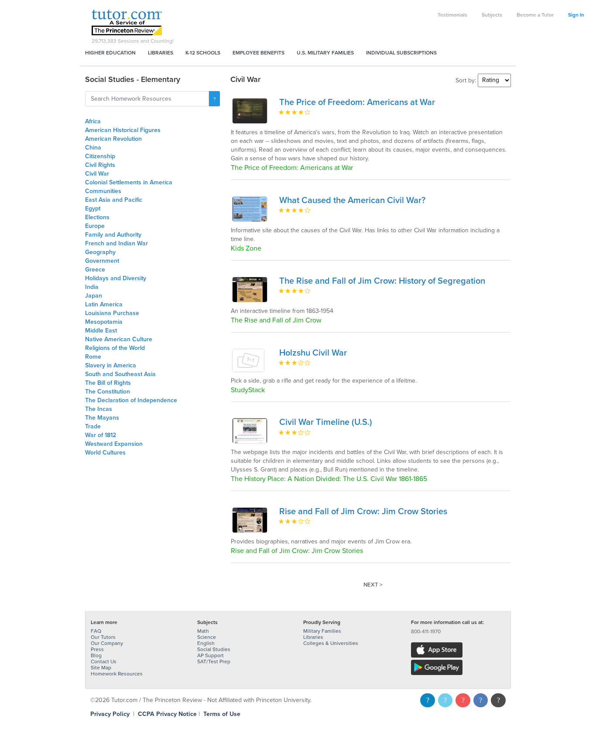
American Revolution (113, 138)
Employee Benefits (258, 53)
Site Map (101, 668)
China (93, 147)
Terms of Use (221, 714)
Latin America (104, 304)
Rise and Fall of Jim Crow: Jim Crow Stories (363, 511)
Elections (97, 217)
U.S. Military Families (325, 53)
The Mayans (102, 417)
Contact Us (103, 661)
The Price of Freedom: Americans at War (357, 102)
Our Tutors (103, 637)
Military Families (322, 631)
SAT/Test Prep (213, 661)
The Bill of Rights (108, 383)
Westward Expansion (114, 444)
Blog (96, 655)
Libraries (160, 53)
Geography (100, 252)
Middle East (101, 330)
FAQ (96, 631)
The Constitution (107, 391)
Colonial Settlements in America (128, 182)
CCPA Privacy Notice (167, 714)
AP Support (210, 655)
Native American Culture (118, 339)
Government (102, 261)
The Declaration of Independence (131, 400)
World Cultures (105, 452)
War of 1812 (100, 435)
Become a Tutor (535, 15)
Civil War (97, 173)
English (206, 643)
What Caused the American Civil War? (352, 200)
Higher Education (110, 53)
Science (206, 637)
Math (203, 631)
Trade (93, 426)
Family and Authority (113, 234)
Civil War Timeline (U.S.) (325, 422)
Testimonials (452, 15)
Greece (95, 269)
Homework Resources (117, 674)
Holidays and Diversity (115, 278)
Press (97, 649)
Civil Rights (100, 165)
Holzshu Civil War (313, 353)
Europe (95, 226)
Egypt (92, 208)
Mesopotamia (104, 322)
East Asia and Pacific (113, 200)
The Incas (98, 409)
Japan (93, 295)
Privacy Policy (110, 714)
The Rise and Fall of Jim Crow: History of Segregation (382, 281)
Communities (103, 191)
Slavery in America (110, 365)
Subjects (492, 15)
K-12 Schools (202, 53)
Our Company (107, 643)
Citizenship (100, 156)
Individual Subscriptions (401, 53)
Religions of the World (115, 348)
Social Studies (213, 649)
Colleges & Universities (330, 643)
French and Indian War (116, 243)
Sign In (576, 15)
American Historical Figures (123, 130)
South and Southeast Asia (120, 374)
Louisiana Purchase (112, 313)
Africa (93, 121)
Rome (93, 356)
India (92, 287)
